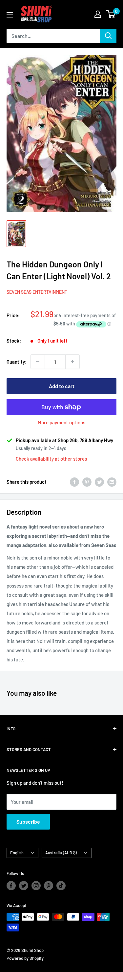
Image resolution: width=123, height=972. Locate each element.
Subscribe (28, 821)
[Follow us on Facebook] (11, 885)
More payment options (61, 422)
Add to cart (61, 386)
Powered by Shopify (25, 958)
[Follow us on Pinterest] (48, 885)
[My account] (97, 14)
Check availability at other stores (51, 459)
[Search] (108, 36)
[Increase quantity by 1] (72, 362)
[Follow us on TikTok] (61, 885)
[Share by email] (111, 481)
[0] (111, 14)
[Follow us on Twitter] (23, 885)
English (17, 852)
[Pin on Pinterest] (87, 481)
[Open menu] (10, 14)
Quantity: (17, 362)
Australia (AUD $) (61, 852)
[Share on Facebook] (74, 481)
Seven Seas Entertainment (37, 292)
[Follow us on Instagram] (36, 885)
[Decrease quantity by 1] (38, 362)
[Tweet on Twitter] (99, 481)
